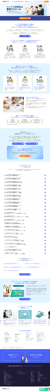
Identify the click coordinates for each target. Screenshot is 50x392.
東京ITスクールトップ (5, 347)
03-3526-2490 (31, 366)
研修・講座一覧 (11, 347)
